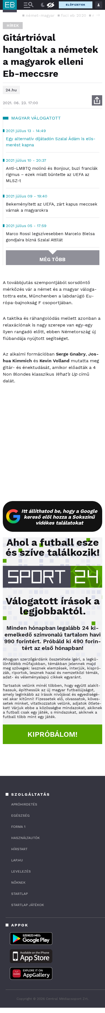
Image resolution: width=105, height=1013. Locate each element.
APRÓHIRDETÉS (24, 804)
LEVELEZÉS (21, 871)
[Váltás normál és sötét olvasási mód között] (42, 5)
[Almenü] (28, 5)
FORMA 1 (18, 827)
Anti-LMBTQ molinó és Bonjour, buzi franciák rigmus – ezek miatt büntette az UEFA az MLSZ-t (52, 174)
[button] (98, 15)
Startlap (19, 894)
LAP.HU (17, 860)
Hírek (13, 25)
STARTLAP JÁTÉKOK (27, 905)
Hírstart (19, 849)
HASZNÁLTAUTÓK (25, 838)
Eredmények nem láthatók (50, 4)
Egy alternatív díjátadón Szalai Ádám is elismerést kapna (50, 141)
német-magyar (40, 15)
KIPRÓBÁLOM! (52, 734)
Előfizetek (75, 4)
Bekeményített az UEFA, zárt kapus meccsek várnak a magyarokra (51, 207)
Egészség (20, 815)
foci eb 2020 (74, 15)
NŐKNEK (18, 883)
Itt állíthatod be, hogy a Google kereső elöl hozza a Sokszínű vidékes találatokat (59, 517)
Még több (52, 259)
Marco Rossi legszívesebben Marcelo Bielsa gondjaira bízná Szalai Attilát (50, 236)
